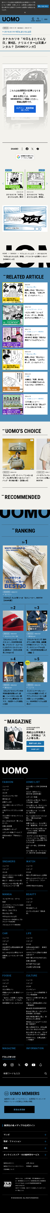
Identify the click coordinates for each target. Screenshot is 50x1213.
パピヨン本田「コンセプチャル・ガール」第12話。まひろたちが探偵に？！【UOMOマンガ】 (35, 315)
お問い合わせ (30, 1163)
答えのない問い (31, 287)
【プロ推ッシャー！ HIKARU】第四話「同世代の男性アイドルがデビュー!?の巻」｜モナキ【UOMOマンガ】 (35, 337)
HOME (4, 253)
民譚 (27, 376)
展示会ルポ (31, 636)
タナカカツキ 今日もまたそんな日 (17, 32)
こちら (22, 1190)
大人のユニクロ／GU (11, 636)
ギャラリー (8, 595)
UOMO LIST (6, 472)
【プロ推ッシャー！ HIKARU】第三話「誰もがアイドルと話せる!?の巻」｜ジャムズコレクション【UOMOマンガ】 (35, 404)
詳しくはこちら (43, 6)
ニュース (31, 688)
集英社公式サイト (9, 1163)
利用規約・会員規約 (32, 1166)
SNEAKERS (7, 592)
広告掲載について (9, 1169)
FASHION (6, 633)
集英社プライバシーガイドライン (14, 1166)
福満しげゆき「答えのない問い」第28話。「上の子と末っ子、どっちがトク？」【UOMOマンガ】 (35, 360)
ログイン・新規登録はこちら (25, 109)
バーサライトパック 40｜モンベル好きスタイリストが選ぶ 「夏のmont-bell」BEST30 (17, 477)
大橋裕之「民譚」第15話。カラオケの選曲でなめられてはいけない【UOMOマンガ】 (35, 382)
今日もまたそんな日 (27, 253)
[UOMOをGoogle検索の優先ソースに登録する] (25, 157)
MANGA (13, 253)
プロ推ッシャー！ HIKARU (34, 332)
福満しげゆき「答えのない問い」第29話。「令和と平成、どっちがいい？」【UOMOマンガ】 (35, 293)
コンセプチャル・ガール (34, 309)
